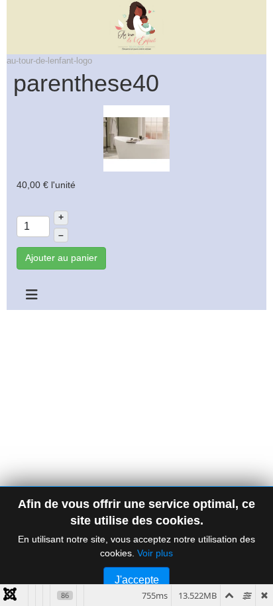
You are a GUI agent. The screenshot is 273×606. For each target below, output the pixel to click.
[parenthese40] (136, 137)
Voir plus (155, 553)
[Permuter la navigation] (31, 295)
